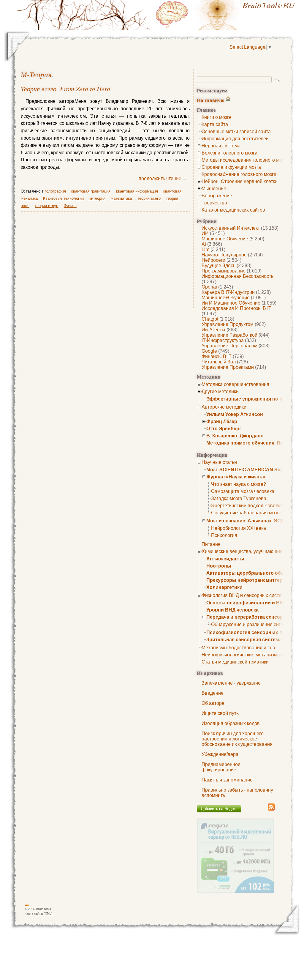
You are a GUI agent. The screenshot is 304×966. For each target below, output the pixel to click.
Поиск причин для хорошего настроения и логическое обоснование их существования (237, 739)
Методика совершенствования (235, 384)
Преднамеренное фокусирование (221, 767)
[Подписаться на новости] (271, 809)
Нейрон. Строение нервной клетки (240, 181)
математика (121, 198)
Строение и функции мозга (231, 167)
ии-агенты (213, 329)
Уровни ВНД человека (232, 609)
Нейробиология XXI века (238, 528)
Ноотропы (218, 565)
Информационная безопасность (237, 276)
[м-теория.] (226, 15)
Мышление (214, 188)
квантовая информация (137, 191)
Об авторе (213, 703)
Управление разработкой (229, 335)
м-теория (36, 74)
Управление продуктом (228, 324)
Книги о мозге (217, 117)
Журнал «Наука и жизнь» (235, 476)
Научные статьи (219, 462)
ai (204, 244)
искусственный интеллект (231, 228)
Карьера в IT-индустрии (228, 292)
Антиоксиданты (225, 558)
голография (55, 191)
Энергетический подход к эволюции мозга (257, 505)
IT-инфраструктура (223, 340)
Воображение (217, 195)
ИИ (205, 233)
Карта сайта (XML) (39, 913)
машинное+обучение (226, 297)
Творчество (214, 202)
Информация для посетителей (235, 138)
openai (209, 286)
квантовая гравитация (90, 191)
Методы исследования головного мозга (245, 160)
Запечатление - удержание (231, 683)
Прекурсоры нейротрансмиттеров (247, 580)
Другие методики (220, 391)
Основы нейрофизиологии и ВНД (246, 602)
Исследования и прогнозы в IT (236, 308)
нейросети (213, 260)
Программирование (224, 270)
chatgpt (210, 319)
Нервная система (221, 145)
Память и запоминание (227, 779)
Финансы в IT (217, 356)
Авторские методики (224, 406)
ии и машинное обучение (231, 302)
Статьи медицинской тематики (235, 661)
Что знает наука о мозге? (238, 484)
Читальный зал (219, 361)
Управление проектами (228, 367)
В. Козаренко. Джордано (235, 435)
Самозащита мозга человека (242, 491)
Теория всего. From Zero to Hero (65, 88)
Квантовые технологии (63, 198)
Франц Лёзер (221, 421)
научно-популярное (224, 254)
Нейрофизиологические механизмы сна (246, 654)
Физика (70, 206)
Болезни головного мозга (229, 152)
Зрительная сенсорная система (244, 639)
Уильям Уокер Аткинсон (234, 414)
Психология (224, 535)
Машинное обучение (225, 238)
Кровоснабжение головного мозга (239, 174)
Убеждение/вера (220, 754)
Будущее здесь (218, 265)
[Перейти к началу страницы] (27, 905)
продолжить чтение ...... (164, 178)
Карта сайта (215, 124)
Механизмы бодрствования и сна (238, 647)
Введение (213, 693)
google (209, 351)
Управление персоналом (229, 345)
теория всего (149, 198)
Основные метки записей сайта (236, 131)
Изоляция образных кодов (231, 723)
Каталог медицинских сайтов (233, 209)
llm (205, 249)
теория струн (46, 206)
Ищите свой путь (220, 713)
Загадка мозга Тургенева (238, 498)
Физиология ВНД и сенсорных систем (243, 595)
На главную (210, 100)
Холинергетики (224, 587)
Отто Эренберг (223, 428)
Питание (211, 544)
